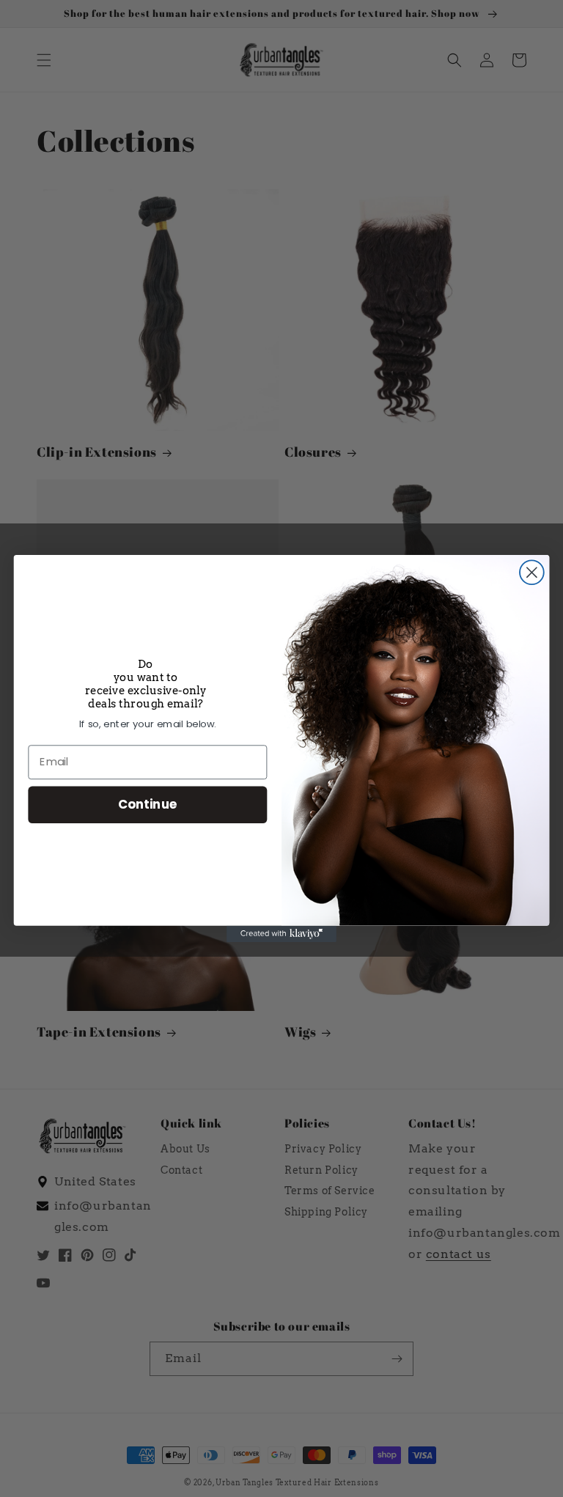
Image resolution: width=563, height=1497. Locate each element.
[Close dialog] (532, 572)
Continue (147, 803)
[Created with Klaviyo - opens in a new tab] (281, 934)
